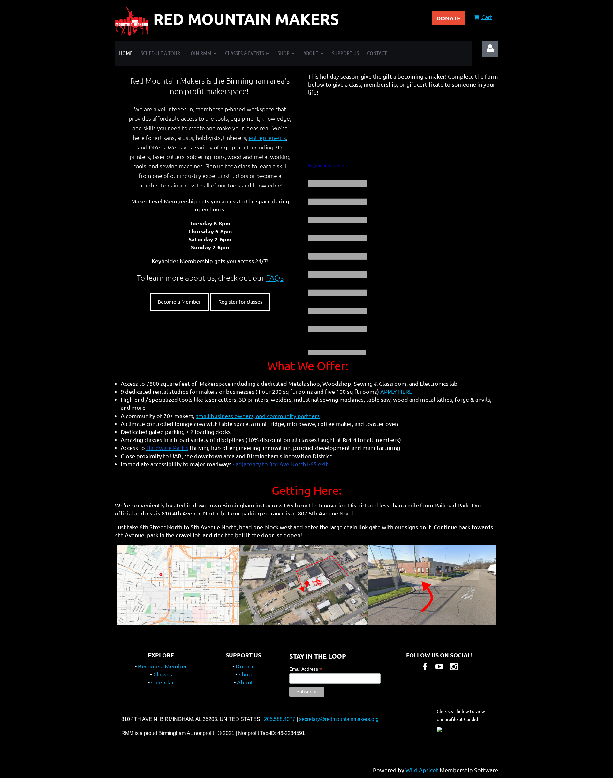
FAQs (275, 277)
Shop (245, 674)
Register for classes (240, 301)
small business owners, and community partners (258, 415)
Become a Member (179, 301)
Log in (490, 49)
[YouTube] (439, 666)
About (245, 682)
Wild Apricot (421, 770)
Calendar (162, 682)
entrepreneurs (267, 137)
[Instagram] (453, 666)
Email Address (305, 669)
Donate (245, 666)
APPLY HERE (396, 391)
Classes (162, 674)
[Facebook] (424, 666)
